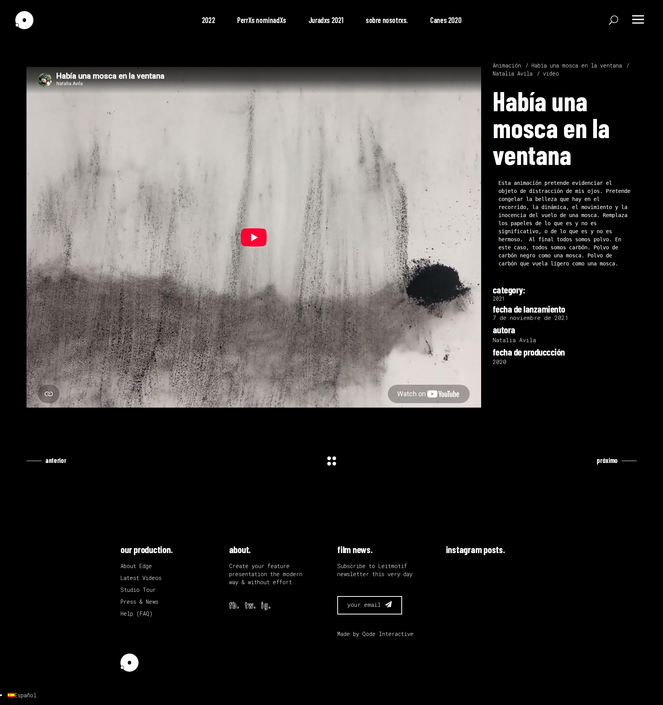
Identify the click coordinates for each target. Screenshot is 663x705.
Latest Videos (141, 577)
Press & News (139, 601)
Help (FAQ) (136, 613)
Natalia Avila (513, 73)
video (551, 73)
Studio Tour (138, 589)
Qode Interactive (388, 633)
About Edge (136, 566)
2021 (499, 298)
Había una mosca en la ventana (576, 65)
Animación (507, 65)
